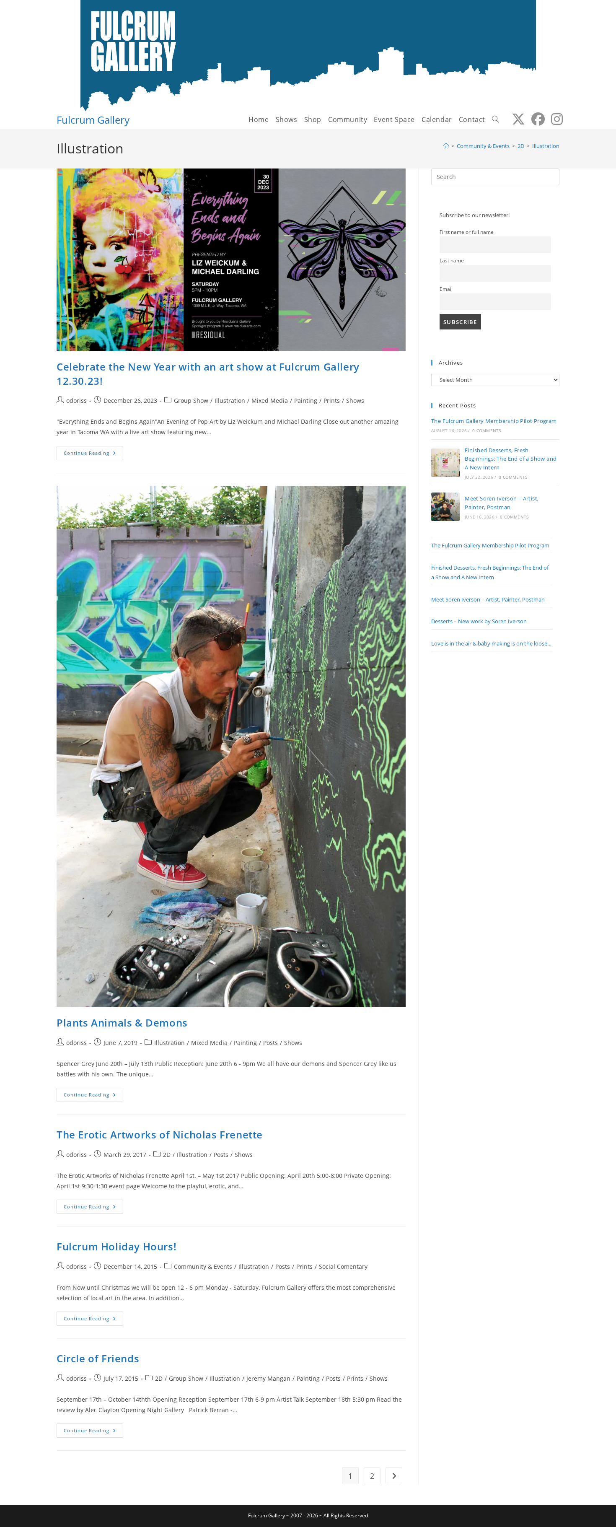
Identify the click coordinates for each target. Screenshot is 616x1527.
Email (446, 288)
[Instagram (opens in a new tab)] (554, 119)
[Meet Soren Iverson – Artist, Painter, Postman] (445, 507)
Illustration (545, 146)
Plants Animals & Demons (122, 1022)
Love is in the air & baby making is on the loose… (491, 643)
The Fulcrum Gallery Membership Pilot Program (494, 421)
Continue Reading (93, 454)
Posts (270, 1043)
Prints (332, 400)
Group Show (191, 400)
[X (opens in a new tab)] (515, 119)
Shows (355, 400)
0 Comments (486, 430)
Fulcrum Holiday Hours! (116, 1246)
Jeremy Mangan (268, 1378)
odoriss (76, 400)
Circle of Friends (98, 1358)
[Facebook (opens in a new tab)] (535, 119)
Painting (305, 400)
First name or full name (467, 231)
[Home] (446, 146)
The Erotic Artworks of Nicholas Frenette (160, 1134)
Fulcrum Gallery (93, 120)
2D (167, 1155)
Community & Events (203, 1266)
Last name (452, 260)
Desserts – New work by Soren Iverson (479, 621)
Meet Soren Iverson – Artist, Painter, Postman (488, 599)
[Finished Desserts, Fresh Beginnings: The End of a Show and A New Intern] (445, 463)
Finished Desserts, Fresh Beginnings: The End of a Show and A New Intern (510, 459)
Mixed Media (269, 400)
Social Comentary (343, 1266)
